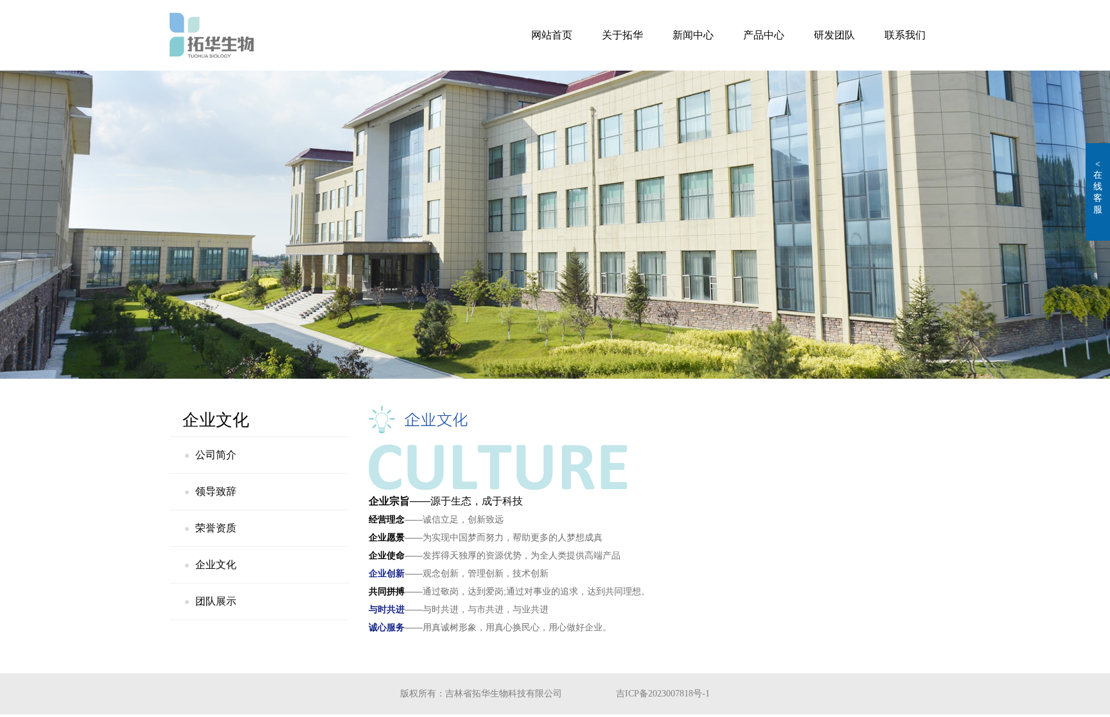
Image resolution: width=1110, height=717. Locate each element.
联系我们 (905, 35)
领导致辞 (215, 491)
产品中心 (763, 35)
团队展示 (215, 601)
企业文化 (215, 564)
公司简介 (215, 454)
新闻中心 (693, 35)
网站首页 (551, 35)
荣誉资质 (215, 528)
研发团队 (834, 35)
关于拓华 (622, 35)
